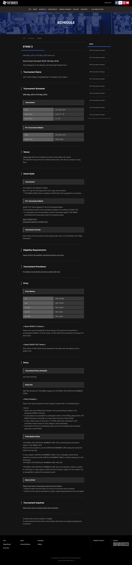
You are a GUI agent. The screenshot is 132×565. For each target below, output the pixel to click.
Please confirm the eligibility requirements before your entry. (43, 255)
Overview (6, 548)
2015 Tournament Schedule (97, 93)
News (22, 540)
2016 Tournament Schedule (97, 86)
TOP (24, 38)
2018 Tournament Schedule (97, 72)
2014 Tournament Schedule (97, 100)
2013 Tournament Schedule (97, 107)
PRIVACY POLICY (99, 540)
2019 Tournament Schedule (97, 64)
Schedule (40, 540)
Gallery (40, 544)
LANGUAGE (107, 2)
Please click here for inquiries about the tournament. (40, 508)
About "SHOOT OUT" (30, 219)
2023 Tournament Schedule (97, 57)
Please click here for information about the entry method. (42, 486)
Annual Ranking (25, 544)
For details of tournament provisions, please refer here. (41, 272)
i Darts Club (27, 157)
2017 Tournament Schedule (97, 79)
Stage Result (7, 544)
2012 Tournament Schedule (97, 114)
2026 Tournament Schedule (97, 50)
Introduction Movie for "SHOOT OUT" (35, 222)
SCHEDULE (31, 38)
